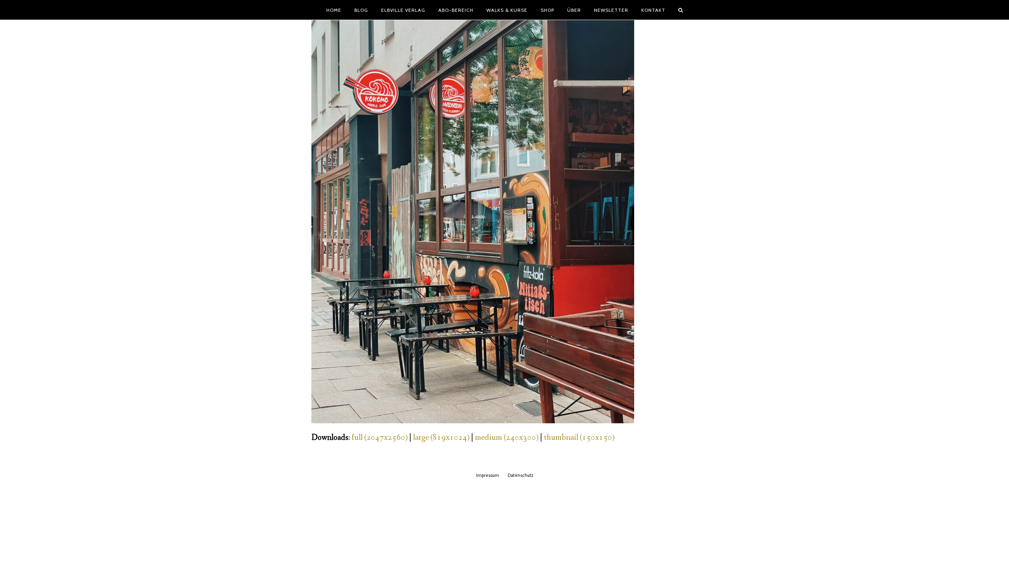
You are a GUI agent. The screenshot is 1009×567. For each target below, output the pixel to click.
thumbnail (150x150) (579, 437)
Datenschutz (520, 475)
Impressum (487, 475)
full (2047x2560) (380, 437)
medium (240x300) (506, 437)
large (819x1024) (441, 437)
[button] (681, 10)
